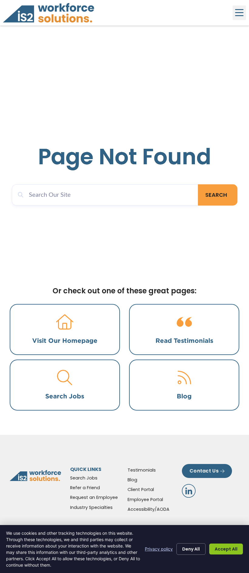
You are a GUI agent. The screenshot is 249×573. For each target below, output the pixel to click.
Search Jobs (64, 396)
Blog (184, 396)
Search (216, 195)
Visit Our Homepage (64, 340)
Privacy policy (159, 548)
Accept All (226, 549)
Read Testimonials (184, 340)
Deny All (191, 549)
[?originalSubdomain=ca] (189, 491)
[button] (239, 12)
